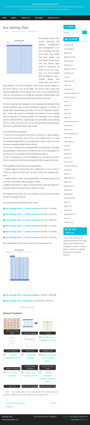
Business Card (69, 69)
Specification (68, 214)
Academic (67, 45)
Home (4, 18)
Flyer (65, 109)
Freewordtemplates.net (45, 4)
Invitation (67, 125)
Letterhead (68, 142)
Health (66, 117)
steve (7, 31)
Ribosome (66, 416)
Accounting (68, 49)
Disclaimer (39, 18)
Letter (66, 138)
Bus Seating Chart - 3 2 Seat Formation (23, 231)
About (13, 18)
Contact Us (25, 18)
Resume (67, 190)
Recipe (66, 174)
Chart (7, 392)
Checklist (67, 89)
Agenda (66, 53)
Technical (67, 222)
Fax (65, 101)
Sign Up (66, 210)
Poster (66, 158)
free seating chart (47, 392)
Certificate (67, 81)
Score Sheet (68, 198)
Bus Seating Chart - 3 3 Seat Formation (23, 237)
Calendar (67, 73)
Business (67, 65)
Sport (66, 218)
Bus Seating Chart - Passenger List (21, 300)
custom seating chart (33, 392)
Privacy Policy (53, 18)
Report (66, 182)
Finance (66, 105)
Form (66, 113)
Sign (65, 202)
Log (65, 146)
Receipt (66, 170)
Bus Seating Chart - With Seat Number (23, 295)
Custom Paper (69, 97)
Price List (67, 162)
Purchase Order (69, 166)
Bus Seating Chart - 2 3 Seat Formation (23, 226)
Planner (66, 154)
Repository (68, 186)
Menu (66, 150)
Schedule (67, 194)
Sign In (66, 206)
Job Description (69, 134)
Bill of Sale (67, 61)
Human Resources (70, 121)
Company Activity (70, 93)
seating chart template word (38, 395)
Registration (68, 178)
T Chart (53, 403)
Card (65, 77)
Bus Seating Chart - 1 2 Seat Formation (23, 208)
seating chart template (19, 395)
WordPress (83, 420)
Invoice (66, 129)
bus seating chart (19, 392)
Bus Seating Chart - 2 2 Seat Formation (23, 214)
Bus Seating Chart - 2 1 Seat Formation (23, 220)
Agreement (68, 57)
